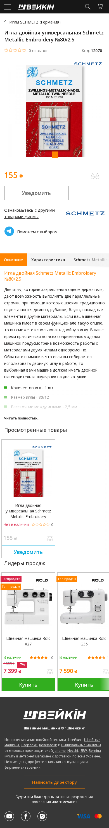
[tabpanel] (54, 111)
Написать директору (54, 782)
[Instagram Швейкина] (42, 816)
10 (51, 657)
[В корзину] (100, 6)
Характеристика (48, 259)
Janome (60, 750)
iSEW (83, 750)
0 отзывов (39, 51)
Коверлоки (48, 745)
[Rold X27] (28, 606)
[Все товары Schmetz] (89, 67)
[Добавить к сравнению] (50, 539)
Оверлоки (29, 745)
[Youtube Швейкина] (9, 816)
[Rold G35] (84, 606)
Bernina (95, 750)
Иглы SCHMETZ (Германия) (35, 22)
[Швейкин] (35, 8)
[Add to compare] (95, 175)
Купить (28, 684)
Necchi (72, 750)
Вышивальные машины (81, 745)
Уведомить (36, 193)
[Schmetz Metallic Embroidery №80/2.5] (28, 473)
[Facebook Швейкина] (25, 816)
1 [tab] (54, 154)
